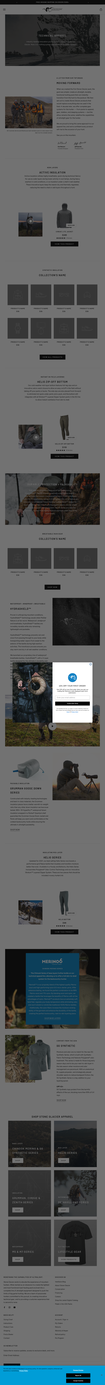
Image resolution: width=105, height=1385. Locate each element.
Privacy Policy (23, 1371)
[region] (52, 1375)
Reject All (78, 1375)
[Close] (101, 1375)
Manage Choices (78, 1370)
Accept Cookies (78, 1380)
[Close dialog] (91, 664)
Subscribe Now (72, 703)
